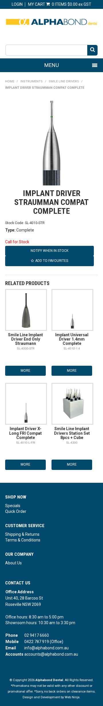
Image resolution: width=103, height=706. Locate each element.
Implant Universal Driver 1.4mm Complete (71, 339)
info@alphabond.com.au (46, 648)
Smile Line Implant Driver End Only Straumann (25, 339)
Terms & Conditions (22, 540)
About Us (13, 563)
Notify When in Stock (49, 251)
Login (17, 4)
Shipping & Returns (22, 534)
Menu (51, 65)
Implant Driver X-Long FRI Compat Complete (25, 433)
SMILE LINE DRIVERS (64, 81)
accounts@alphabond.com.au (51, 654)
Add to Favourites (51, 261)
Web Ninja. (72, 697)
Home (9, 81)
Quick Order (15, 511)
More (25, 371)
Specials (12, 505)
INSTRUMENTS (31, 81)
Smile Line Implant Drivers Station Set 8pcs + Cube (72, 433)
